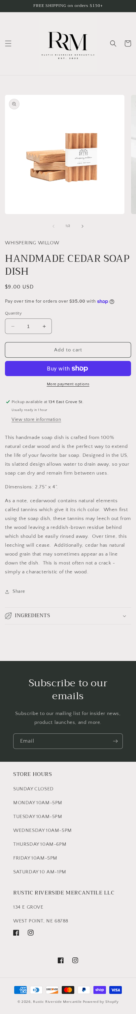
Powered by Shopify (101, 1002)
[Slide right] (82, 226)
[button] (8, 43)
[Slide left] (53, 226)
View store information (36, 419)
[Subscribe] (115, 741)
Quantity (13, 313)
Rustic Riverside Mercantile (57, 1002)
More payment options (68, 384)
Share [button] (19, 591)
